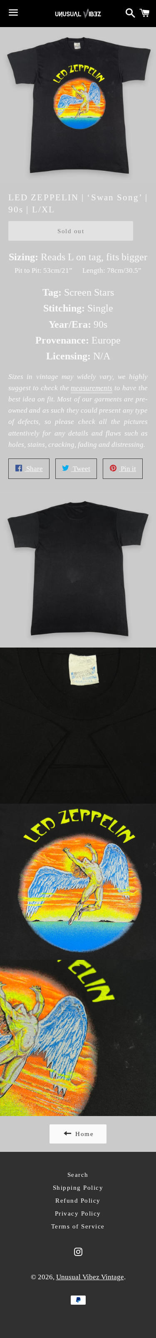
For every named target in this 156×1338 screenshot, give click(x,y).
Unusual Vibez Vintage (90, 1277)
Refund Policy (78, 1200)
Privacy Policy (78, 1213)
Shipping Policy (78, 1187)
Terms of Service (78, 1226)
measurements (91, 388)
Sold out (70, 231)
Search (78, 1174)
